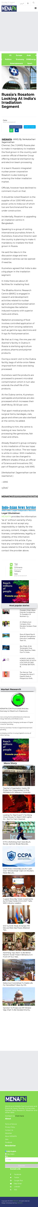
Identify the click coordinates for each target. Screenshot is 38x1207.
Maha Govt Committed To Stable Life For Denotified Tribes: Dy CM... (18, 984)
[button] (28, 3)
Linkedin (17, 1187)
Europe (18, 55)
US (7, 55)
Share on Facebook (15, 127)
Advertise (8, 1133)
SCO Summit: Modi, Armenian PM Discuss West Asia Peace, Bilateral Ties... (16, 928)
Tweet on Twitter (30, 127)
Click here (19, 1116)
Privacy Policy (10, 1127)
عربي (22, 3)
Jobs (6, 1139)
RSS (15, 1190)
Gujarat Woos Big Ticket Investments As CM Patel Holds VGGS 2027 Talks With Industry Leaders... (18, 901)
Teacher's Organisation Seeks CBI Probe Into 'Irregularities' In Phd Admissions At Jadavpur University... (17, 790)
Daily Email (17, 1184)
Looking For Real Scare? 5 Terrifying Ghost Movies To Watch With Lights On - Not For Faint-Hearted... (17, 817)
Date (5, 120)
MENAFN (7, 139)
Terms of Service (11, 1124)
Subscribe (21, 1166)
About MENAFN (11, 1136)
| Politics (7, 59)
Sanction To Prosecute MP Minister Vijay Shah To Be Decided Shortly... (17, 1009)
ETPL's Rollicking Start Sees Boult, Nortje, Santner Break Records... (17, 843)
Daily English (11, 1151)
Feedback (8, 1142)
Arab (28, 55)
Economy (19, 59)
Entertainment (13, 63)
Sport (28, 63)
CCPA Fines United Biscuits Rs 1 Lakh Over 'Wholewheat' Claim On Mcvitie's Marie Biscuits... (18, 871)
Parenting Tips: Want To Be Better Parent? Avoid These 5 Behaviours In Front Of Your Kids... (18, 955)
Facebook (17, 1174)
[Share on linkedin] (17, 130)
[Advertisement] (19, 31)
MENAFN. (16, 1201)
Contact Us (9, 1130)
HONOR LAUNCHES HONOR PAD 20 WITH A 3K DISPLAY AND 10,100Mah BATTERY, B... (28, 663)
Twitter (16, 1177)
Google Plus (18, 1180)
